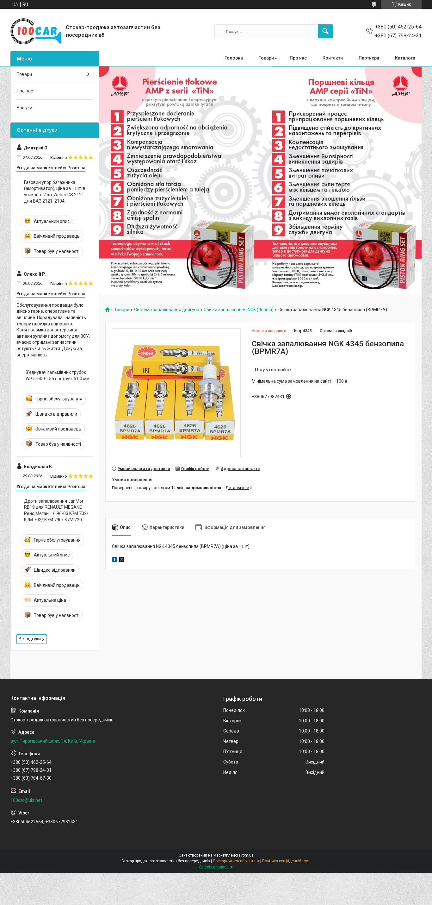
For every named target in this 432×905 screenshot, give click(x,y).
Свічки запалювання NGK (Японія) (239, 309)
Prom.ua (246, 855)
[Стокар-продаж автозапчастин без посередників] (35, 31)
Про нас (298, 57)
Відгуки (24, 107)
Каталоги (405, 57)
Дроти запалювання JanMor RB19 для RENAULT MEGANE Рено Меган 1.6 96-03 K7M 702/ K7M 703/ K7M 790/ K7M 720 (56, 510)
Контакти (333, 57)
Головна (234, 57)
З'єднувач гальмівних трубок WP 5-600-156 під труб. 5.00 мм (57, 375)
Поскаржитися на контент (236, 861)
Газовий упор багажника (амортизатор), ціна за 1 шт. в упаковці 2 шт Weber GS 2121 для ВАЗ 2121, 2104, (54, 192)
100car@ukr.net (26, 800)
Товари (266, 57)
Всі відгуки (30, 638)
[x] (121, 560)
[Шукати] (325, 31)
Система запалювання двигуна (166, 309)
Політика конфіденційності (286, 861)
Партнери (369, 57)
